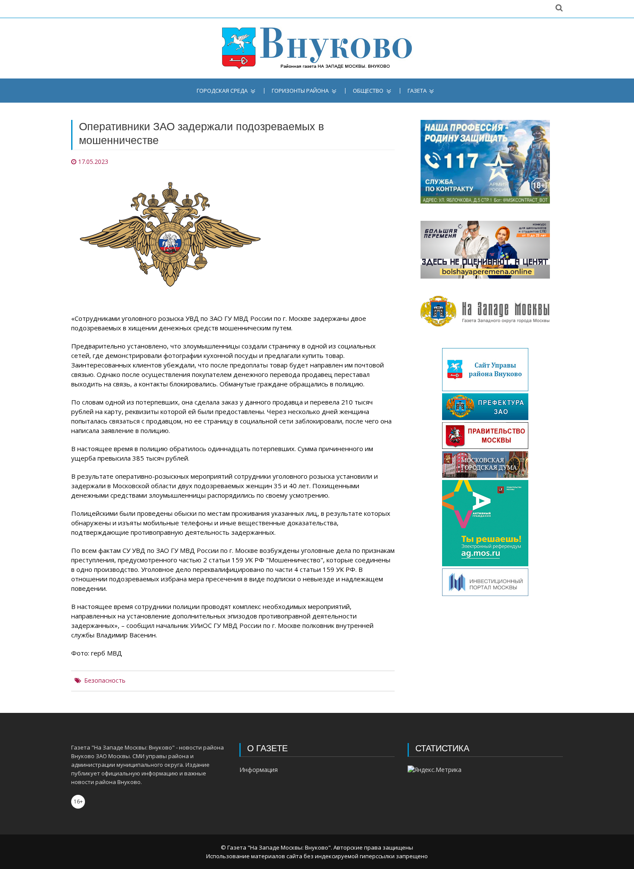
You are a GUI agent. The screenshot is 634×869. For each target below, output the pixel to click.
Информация (258, 769)
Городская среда (222, 91)
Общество (368, 91)
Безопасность (105, 681)
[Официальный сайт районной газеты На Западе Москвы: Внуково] (317, 48)
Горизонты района (300, 91)
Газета (417, 91)
